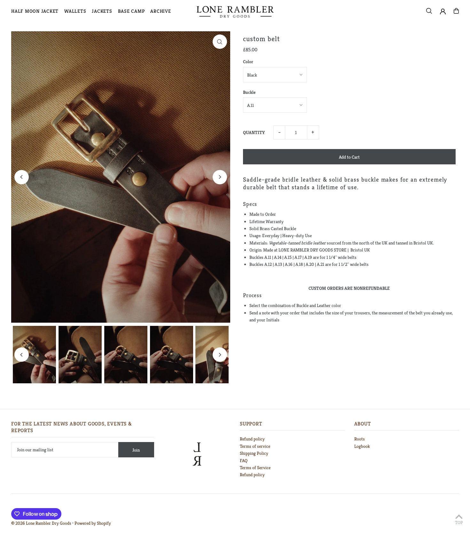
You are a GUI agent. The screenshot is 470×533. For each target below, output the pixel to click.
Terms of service (255, 446)
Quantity (254, 132)
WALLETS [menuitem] (75, 11)
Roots (359, 439)
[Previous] (21, 177)
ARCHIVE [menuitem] (160, 11)
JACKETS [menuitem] (102, 11)
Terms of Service (255, 467)
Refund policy (252, 439)
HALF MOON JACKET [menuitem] (35, 11)
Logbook (362, 446)
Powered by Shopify (92, 523)
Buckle (249, 92)
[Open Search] (429, 11)
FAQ (243, 460)
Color (248, 61)
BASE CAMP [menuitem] (131, 11)
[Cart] (456, 11)
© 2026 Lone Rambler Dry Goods (41, 523)
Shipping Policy (254, 453)
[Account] (443, 11)
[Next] (220, 177)
